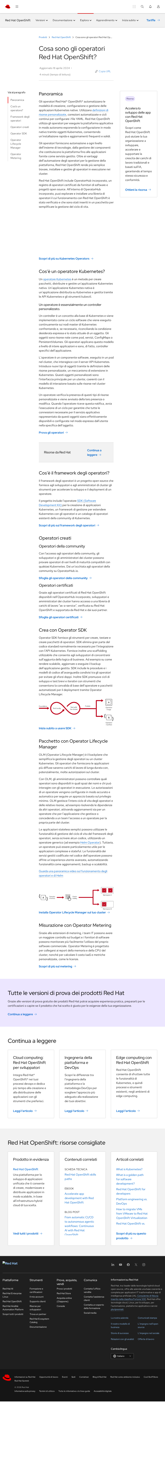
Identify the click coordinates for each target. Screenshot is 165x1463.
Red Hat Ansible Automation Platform (13, 1308)
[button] (103, 71)
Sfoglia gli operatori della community (63, 578)
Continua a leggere (94, 452)
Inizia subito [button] (129, 20)
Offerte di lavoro (146, 1339)
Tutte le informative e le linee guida (74, 1391)
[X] (136, 1265)
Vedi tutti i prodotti (25, 1233)
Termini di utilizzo (47, 1391)
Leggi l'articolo (23, 1111)
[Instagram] (144, 1265)
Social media (90, 1312)
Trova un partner (38, 1314)
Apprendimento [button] (105, 20)
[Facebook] (128, 1265)
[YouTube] (120, 1265)
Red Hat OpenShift (17, 20)
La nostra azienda (119, 1317)
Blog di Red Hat (100, 1377)
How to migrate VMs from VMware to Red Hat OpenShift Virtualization (132, 1213)
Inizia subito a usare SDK (55, 728)
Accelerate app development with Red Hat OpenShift (79, 1198)
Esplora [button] (84, 20)
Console (61, 1306)
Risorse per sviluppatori (35, 1308)
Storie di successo (120, 1333)
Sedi (73, 1377)
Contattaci (84, 1377)
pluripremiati (117, 1309)
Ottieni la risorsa (136, 190)
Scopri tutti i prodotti (13, 1314)
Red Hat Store (64, 1293)
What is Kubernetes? (129, 1169)
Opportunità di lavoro (48, 1377)
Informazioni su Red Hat (25, 1377)
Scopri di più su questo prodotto (131, 1236)
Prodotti (43, 37)
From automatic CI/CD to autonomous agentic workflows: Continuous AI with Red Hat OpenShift (79, 1225)
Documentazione (38, 1326)
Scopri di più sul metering (55, 966)
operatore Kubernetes (57, 279)
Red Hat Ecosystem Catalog (39, 1320)
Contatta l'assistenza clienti (94, 1298)
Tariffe (150, 20)
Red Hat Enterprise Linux (12, 1295)
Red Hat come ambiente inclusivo (125, 1377)
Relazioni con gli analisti (122, 1339)
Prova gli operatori (51, 432)
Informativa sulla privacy (25, 1391)
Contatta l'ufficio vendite (92, 1290)
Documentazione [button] (62, 20)
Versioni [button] (40, 20)
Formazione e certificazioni (36, 1290)
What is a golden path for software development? (130, 1179)
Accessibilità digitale (103, 1391)
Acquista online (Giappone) (64, 1300)
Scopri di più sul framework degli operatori (67, 525)
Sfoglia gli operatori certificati (58, 617)
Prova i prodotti (64, 1288)
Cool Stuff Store (151, 1377)
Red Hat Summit (22, 1381)
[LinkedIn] (113, 1265)
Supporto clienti (38, 1301)
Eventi (65, 1377)
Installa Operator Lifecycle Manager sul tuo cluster (72, 912)
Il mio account (37, 1296)
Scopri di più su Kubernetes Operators (64, 258)
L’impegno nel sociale (148, 1333)
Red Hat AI (8, 1288)
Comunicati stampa (147, 1317)
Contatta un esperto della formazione (94, 1306)
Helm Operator (90, 842)
